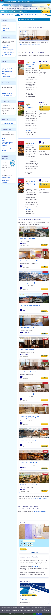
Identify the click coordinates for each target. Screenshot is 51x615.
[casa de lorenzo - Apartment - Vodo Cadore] (34, 364)
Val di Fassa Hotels (6, 54)
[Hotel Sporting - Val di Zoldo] (34, 275)
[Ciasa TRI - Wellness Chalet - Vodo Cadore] (21, 67)
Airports (29, 1)
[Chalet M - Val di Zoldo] (21, 148)
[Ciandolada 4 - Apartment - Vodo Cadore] (34, 320)
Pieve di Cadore (36, 44)
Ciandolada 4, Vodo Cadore (27, 327)
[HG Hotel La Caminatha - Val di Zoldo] (34, 298)
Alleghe (20, 44)
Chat (33, 1)
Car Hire (44, 14)
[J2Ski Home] (6, 5)
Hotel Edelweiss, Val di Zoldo (27, 440)
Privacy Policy (5, 180)
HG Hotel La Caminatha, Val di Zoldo (29, 305)
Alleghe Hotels (5, 28)
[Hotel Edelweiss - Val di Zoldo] (34, 433)
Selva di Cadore (5, 14)
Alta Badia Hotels (6, 45)
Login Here (24, 599)
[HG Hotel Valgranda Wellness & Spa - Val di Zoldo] (21, 185)
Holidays (23, 14)
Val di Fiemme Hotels (7, 56)
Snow (12, 14)
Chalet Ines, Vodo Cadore (26, 394)
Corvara (26, 513)
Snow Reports (14, 1)
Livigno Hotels (5, 69)
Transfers (30, 14)
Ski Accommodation (8, 142)
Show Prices (44, 244)
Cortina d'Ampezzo (25, 32)
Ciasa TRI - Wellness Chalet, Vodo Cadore (30, 64)
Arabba (40, 511)
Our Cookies (39, 613)
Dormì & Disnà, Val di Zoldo (27, 349)
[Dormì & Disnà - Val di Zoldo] (34, 342)
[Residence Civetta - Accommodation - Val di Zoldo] (34, 253)
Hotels (2, 11)
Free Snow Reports (29, 595)
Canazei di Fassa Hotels (7, 50)
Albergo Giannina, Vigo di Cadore (28, 484)
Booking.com (5, 106)
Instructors (37, 14)
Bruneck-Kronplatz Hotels (8, 49)
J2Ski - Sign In (46, 11)
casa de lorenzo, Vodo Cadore (28, 372)
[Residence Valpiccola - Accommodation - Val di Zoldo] (34, 455)
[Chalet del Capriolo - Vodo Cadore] (21, 108)
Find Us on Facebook (8, 123)
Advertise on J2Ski (6, 174)
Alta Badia (35, 511)
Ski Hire (24, 500)
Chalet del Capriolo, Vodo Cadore (30, 105)
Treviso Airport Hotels (7, 95)
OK (34, 613)
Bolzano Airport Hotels (7, 92)
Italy (6, 11)
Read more (28, 91)
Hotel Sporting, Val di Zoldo (27, 283)
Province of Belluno (18, 11)
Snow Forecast (41, 498)
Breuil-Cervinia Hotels (7, 68)
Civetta (5, 20)
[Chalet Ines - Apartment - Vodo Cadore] (34, 386)
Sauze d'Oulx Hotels (6, 75)
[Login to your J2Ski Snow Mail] (34, 588)
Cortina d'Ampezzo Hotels (8, 52)
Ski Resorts (7, 1)
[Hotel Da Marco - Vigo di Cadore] (34, 231)
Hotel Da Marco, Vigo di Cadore (28, 238)
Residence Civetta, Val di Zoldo (28, 261)
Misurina (28, 44)
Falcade (24, 44)
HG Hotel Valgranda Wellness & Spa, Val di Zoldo (31, 183)
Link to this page (6, 177)
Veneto (10, 11)
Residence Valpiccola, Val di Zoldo (28, 462)
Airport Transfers (30, 500)
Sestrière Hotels (6, 76)
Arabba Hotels (5, 47)
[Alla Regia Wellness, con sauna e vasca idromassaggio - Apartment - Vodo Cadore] (34, 409)
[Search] (48, 5)
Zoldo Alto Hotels (6, 30)
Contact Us (4, 182)
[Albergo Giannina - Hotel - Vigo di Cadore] (34, 477)
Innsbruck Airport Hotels (7, 93)
